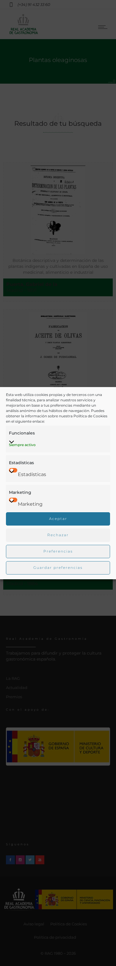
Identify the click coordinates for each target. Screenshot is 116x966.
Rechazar (58, 535)
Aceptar (58, 518)
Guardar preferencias (58, 567)
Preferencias (58, 551)
